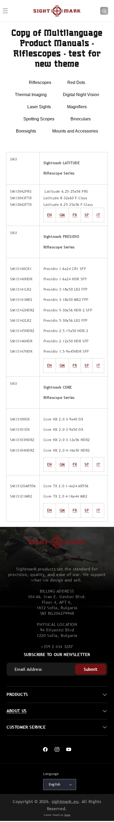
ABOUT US (17, 710)
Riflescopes (40, 82)
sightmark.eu (65, 801)
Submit (91, 669)
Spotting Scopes (38, 119)
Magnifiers (77, 107)
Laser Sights (39, 107)
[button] (104, 11)
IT (98, 215)
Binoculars (81, 119)
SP (87, 215)
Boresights (26, 131)
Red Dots (76, 82)
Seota (67, 815)
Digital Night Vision (81, 94)
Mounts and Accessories (75, 131)
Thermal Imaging (31, 94)
